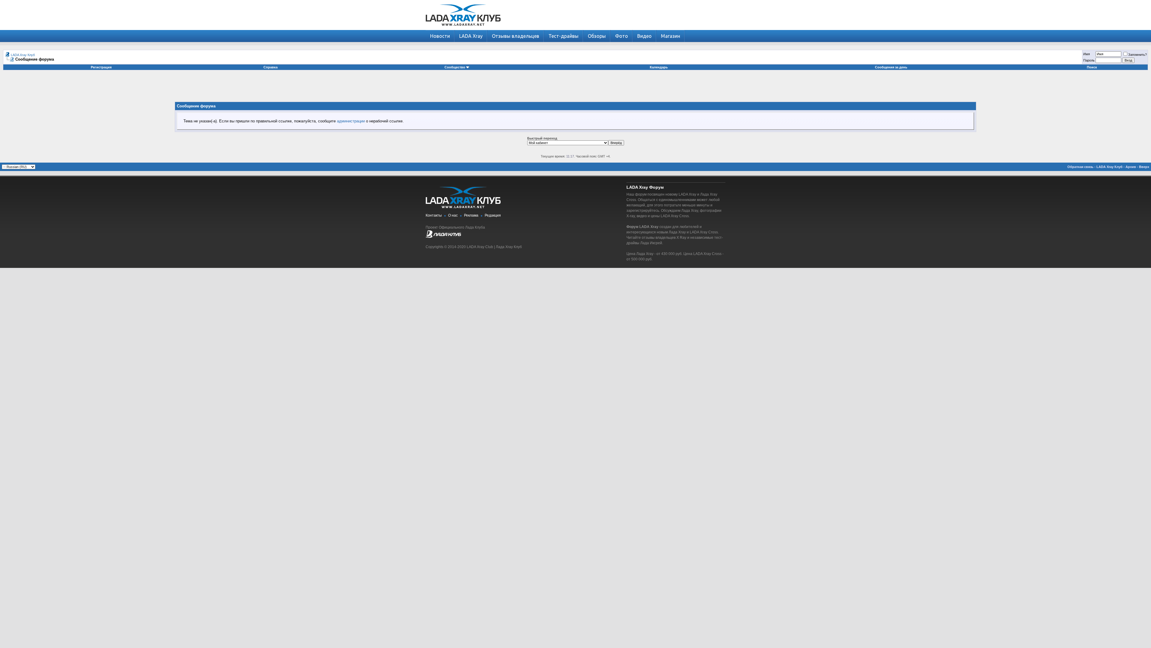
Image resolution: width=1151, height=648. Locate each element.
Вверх (1144, 167)
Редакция (493, 215)
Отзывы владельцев (515, 36)
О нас (453, 215)
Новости (440, 36)
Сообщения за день (891, 67)
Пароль (1089, 60)
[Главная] (463, 28)
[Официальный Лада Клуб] (443, 237)
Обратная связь (1080, 167)
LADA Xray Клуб (23, 55)
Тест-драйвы (563, 36)
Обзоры (597, 36)
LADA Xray (471, 36)
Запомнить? (1137, 54)
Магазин (670, 36)
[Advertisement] (575, 88)
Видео (644, 36)
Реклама (471, 215)
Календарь (659, 67)
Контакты (434, 215)
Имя (1086, 54)
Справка (270, 67)
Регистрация (101, 67)
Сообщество (455, 67)
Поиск (1092, 67)
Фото (621, 36)
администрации (351, 121)
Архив (1131, 167)
